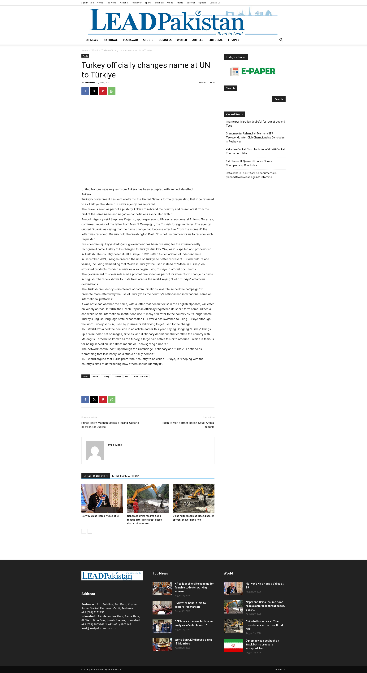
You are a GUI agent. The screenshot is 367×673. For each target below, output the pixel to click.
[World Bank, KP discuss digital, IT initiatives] (162, 644)
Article (180, 2)
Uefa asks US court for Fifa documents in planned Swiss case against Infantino (251, 175)
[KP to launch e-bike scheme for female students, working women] (162, 588)
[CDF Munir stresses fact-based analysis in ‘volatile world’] (162, 626)
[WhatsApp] (111, 91)
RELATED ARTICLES (96, 476)
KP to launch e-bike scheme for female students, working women (194, 587)
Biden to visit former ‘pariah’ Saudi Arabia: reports (188, 425)
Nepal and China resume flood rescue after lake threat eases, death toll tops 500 (144, 519)
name (95, 376)
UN (126, 376)
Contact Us (215, 2)
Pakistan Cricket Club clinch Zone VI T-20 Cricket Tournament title (255, 151)
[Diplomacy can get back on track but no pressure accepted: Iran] (233, 645)
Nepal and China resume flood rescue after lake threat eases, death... (265, 606)
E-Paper (233, 40)
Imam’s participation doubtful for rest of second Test (255, 123)
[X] (94, 91)
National (124, 2)
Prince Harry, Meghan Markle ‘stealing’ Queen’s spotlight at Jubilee (110, 425)
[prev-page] (83, 531)
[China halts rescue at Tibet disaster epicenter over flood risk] (193, 498)
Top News (111, 2)
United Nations (140, 376)
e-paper (202, 2)
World (170, 2)
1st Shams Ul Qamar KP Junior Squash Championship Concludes (249, 163)
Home (100, 2)
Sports (148, 2)
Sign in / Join (87, 2)
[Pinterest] (103, 91)
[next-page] (90, 531)
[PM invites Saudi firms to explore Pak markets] (162, 607)
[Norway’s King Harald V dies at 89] (102, 498)
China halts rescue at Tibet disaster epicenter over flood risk (264, 625)
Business (159, 2)
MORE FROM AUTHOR (125, 476)
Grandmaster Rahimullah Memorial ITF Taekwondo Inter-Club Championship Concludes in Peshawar (255, 137)
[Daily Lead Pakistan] (183, 20)
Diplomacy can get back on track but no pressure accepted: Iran (262, 644)
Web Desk (90, 82)
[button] (281, 40)
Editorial (191, 2)
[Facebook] (85, 91)
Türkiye (117, 376)
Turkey (105, 376)
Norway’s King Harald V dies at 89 (100, 515)
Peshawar (136, 2)
